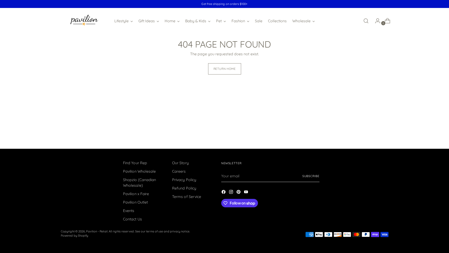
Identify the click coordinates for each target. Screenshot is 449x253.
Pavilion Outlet (135, 202)
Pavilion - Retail (96, 231)
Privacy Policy (184, 179)
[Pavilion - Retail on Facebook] (224, 193)
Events (128, 210)
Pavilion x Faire (136, 193)
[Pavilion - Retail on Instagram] (231, 193)
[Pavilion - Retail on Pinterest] (239, 193)
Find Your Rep (135, 162)
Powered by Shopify (74, 235)
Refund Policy (184, 188)
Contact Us (132, 219)
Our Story (180, 162)
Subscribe (310, 176)
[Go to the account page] (375, 21)
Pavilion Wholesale (139, 171)
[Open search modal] (366, 21)
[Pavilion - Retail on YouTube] (246, 193)
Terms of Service (186, 196)
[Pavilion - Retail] (84, 21)
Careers (179, 171)
